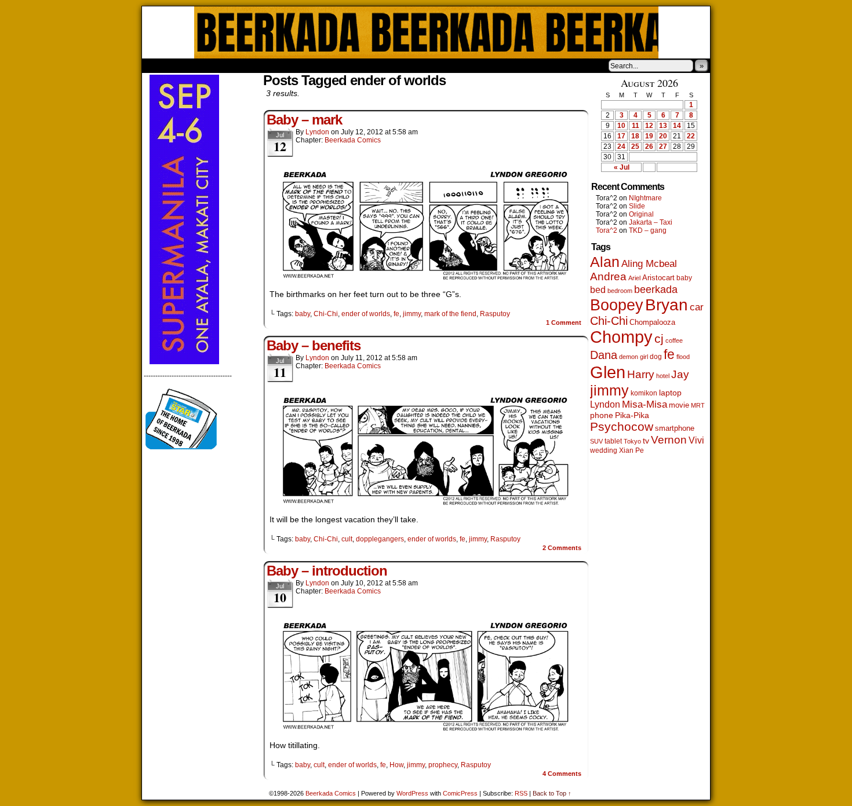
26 (649, 146)
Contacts (272, 65)
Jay (680, 374)
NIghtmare (645, 198)
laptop (670, 393)
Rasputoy (495, 314)
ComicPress (460, 793)
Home (158, 65)
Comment (563, 322)
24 (621, 146)
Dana (603, 355)
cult (346, 539)
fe (396, 314)
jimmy (412, 314)
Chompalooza (652, 322)
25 (635, 146)
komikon (644, 393)
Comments (561, 547)
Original (641, 214)
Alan (605, 262)
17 (621, 136)
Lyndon (317, 132)
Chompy (621, 337)
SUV (596, 441)
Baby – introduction (327, 570)
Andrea (608, 276)
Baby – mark (304, 119)
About (192, 65)
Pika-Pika (632, 415)
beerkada (656, 289)
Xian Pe (631, 450)
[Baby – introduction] (426, 729)
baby (302, 314)
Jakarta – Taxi (650, 222)
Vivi (696, 440)
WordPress (412, 793)
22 (691, 136)
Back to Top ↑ (552, 793)
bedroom (619, 290)
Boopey (616, 305)
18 (635, 136)
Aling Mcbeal (649, 263)
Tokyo (632, 441)
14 (677, 126)
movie (679, 405)
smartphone (674, 428)
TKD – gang (648, 230)
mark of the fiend (450, 314)
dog (656, 356)
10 (621, 126)
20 (663, 136)
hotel (662, 375)
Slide (637, 206)
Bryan (666, 305)
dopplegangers (380, 539)
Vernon (669, 440)
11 (635, 126)
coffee (674, 340)
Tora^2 (606, 230)
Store (228, 65)
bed (598, 289)
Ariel (634, 277)
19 (649, 136)
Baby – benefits (314, 345)
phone (601, 415)
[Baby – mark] (426, 278)
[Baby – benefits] (426, 503)
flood (683, 356)
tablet (613, 441)
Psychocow (621, 426)
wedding (603, 450)
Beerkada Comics (426, 32)
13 (663, 126)
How (396, 765)
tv (646, 441)
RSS (521, 793)
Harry (640, 374)
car (697, 307)
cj (659, 339)
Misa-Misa (644, 404)
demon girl (633, 356)
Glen (607, 372)
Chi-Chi (326, 314)
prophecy (442, 765)
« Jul (621, 167)
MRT (698, 405)
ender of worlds (365, 314)
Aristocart (658, 278)
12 (649, 126)
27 (663, 146)
